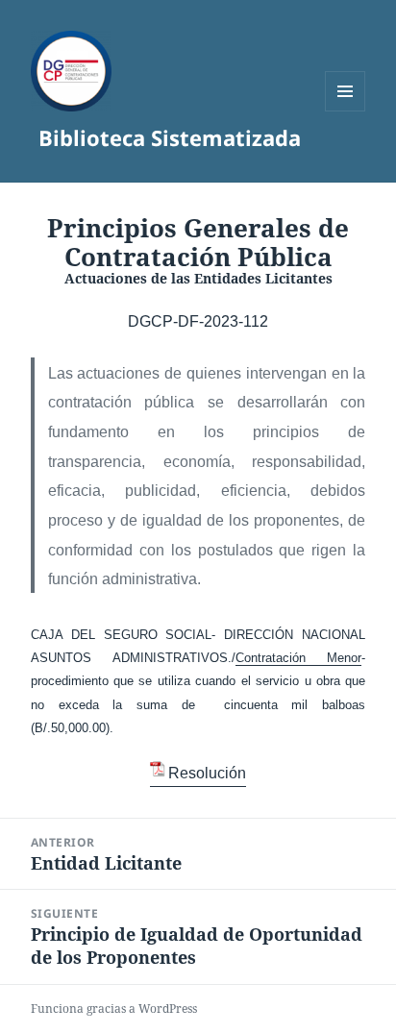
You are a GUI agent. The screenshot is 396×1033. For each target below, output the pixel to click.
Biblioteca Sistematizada (169, 137)
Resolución (207, 773)
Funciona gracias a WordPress (114, 1008)
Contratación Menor (298, 658)
